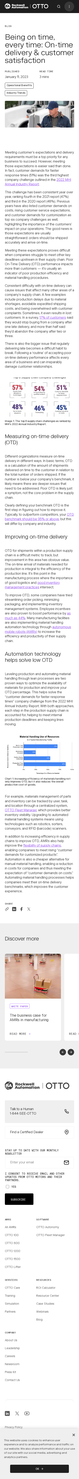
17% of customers (53, 317)
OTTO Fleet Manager (21, 810)
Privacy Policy (13, 1427)
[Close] (74, 1435)
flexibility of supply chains (42, 845)
